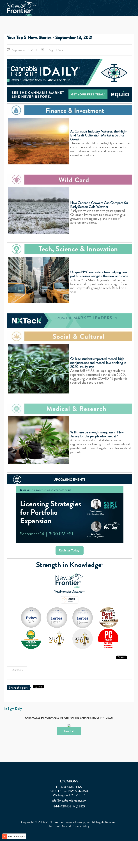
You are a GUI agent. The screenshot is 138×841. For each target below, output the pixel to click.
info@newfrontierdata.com (69, 800)
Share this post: (18, 687)
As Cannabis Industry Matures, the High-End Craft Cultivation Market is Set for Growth (99, 135)
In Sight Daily (54, 50)
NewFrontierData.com (69, 591)
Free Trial (69, 731)
